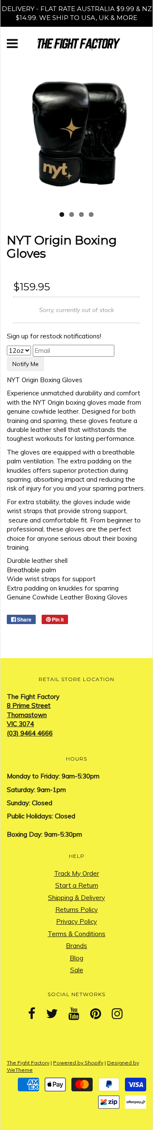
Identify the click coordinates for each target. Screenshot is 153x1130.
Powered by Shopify (78, 1062)
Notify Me (25, 364)
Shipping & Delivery (76, 898)
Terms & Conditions (76, 934)
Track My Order (76, 873)
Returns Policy (76, 910)
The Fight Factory (28, 1062)
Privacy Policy (76, 921)
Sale (76, 970)
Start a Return (76, 885)
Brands (76, 946)
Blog (76, 958)
